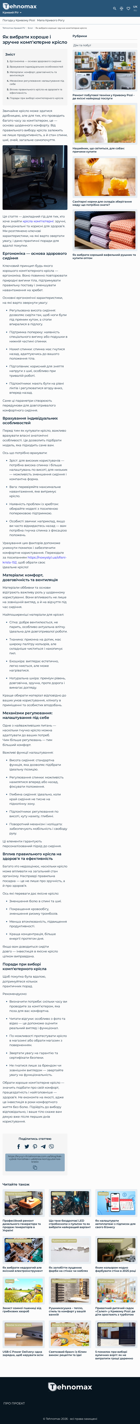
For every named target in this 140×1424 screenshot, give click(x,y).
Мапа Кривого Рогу (51, 20)
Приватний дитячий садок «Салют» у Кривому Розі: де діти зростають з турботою (115, 1311)
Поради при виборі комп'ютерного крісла (36, 98)
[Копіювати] (35, 1167)
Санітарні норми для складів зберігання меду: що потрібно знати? (102, 203)
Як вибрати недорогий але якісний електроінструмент (23, 1269)
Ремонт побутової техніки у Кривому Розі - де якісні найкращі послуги (104, 97)
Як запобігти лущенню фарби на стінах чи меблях (68, 1269)
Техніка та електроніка (18, 1193)
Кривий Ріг (11, 12)
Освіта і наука (106, 1281)
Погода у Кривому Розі (19, 20)
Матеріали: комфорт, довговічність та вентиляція (33, 74)
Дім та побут (82, 45)
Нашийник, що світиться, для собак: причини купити (99, 150)
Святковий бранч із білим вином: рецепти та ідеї (68, 1353)
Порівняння (122, 8)
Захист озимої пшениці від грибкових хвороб (22, 1309)
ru (135, 10)
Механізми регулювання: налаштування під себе (37, 82)
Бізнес (9, 1281)
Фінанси (103, 1193)
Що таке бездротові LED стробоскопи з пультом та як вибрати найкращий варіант (70, 1224)
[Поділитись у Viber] (51, 1147)
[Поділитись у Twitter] (27, 1147)
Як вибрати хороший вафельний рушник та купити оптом (104, 256)
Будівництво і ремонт (64, 1240)
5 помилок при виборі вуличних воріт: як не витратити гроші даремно (114, 1355)
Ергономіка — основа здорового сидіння (35, 61)
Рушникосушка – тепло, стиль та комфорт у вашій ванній (67, 1311)
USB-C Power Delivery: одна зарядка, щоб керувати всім (23, 1353)
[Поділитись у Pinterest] (35, 1147)
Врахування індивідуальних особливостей (36, 66)
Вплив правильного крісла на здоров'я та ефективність (36, 91)
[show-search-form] (115, 8)
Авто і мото (58, 1193)
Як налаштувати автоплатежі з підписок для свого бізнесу (115, 1224)
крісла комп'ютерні (38, 221)
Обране (128, 8)
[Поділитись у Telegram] (43, 1147)
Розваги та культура (63, 1325)
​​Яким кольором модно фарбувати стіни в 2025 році (115, 1269)
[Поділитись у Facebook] (18, 1147)
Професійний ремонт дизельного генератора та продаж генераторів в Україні (22, 1225)
